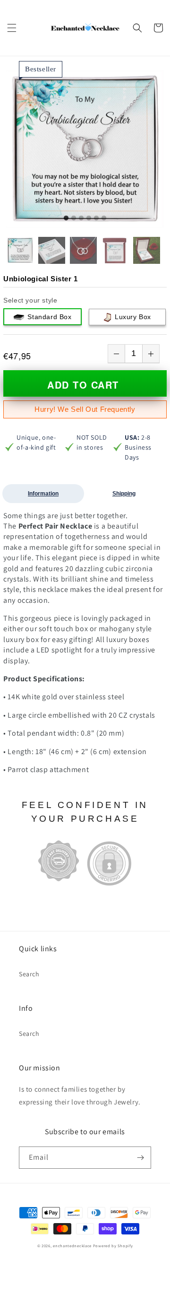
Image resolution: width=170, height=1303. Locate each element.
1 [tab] (66, 218)
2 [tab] (73, 218)
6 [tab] (104, 218)
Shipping (124, 493)
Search (29, 974)
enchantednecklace (72, 1245)
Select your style (30, 300)
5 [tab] (96, 218)
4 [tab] (89, 218)
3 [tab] (81, 218)
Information (43, 493)
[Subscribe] (140, 1158)
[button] (11, 27)
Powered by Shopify (113, 1245)
